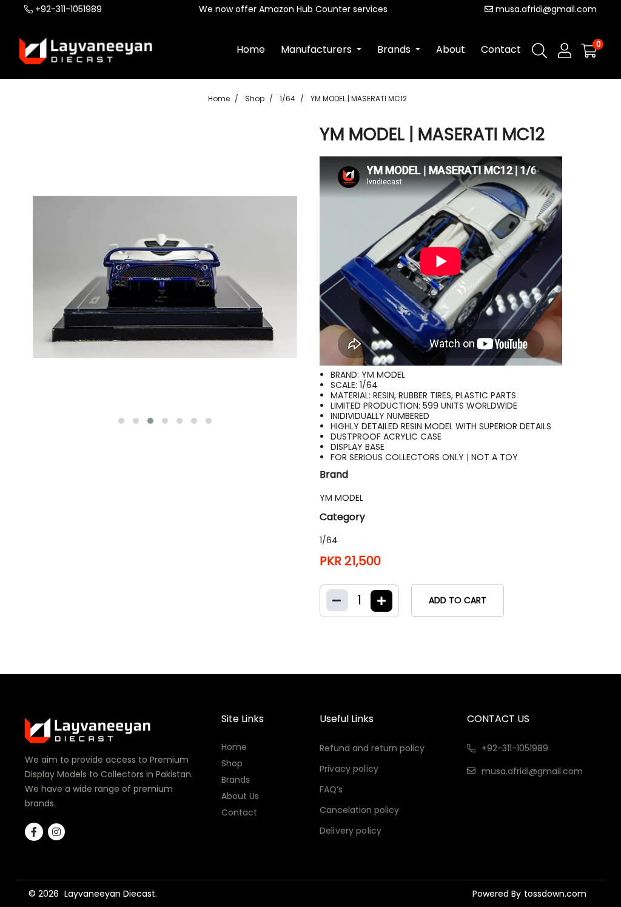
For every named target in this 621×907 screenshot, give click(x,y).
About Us (240, 795)
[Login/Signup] (564, 50)
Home (251, 49)
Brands (395, 49)
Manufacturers (317, 49)
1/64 (287, 98)
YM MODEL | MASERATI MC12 (358, 98)
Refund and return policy (372, 748)
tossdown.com (555, 894)
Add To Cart (457, 600)
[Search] (539, 53)
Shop (254, 98)
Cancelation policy (359, 810)
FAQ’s (331, 789)
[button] (121, 421)
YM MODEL (341, 498)
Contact (501, 49)
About (450, 49)
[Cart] (589, 52)
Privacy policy (349, 769)
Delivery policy (350, 831)
